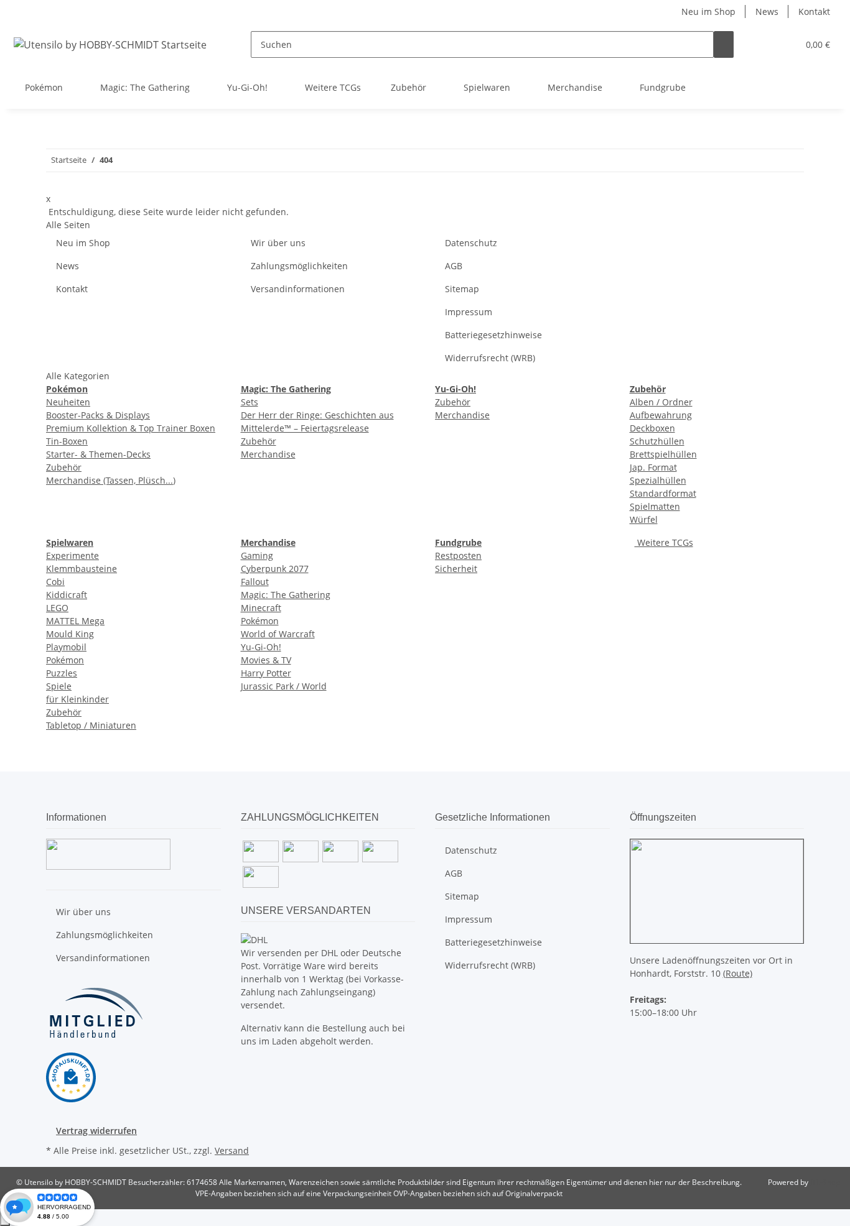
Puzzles (61, 673)
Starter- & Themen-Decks (98, 454)
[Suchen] (724, 44)
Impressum (468, 312)
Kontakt (814, 11)
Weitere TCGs (664, 542)
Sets (249, 402)
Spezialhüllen (658, 480)
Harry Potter (266, 673)
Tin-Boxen (67, 441)
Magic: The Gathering (285, 595)
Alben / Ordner (661, 402)
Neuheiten (68, 402)
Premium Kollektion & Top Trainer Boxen (130, 428)
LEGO (57, 608)
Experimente (72, 555)
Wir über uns (278, 243)
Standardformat (663, 493)
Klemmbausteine (81, 568)
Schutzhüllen (657, 441)
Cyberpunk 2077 (275, 568)
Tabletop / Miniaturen (91, 725)
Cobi (55, 582)
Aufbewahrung (661, 415)
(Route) (737, 973)
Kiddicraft (66, 595)
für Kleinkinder (77, 699)
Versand (232, 1150)
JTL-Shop (825, 1182)
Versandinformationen (298, 289)
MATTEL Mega (75, 621)
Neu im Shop (708, 11)
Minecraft (261, 608)
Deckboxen (652, 428)
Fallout (255, 582)
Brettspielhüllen (663, 454)
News (766, 11)
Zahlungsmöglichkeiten (299, 266)
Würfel (644, 519)
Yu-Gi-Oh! (261, 647)
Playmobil (66, 647)
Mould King (70, 634)
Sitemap (462, 289)
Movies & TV (266, 660)
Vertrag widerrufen (96, 1130)
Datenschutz (471, 243)
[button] (763, 44)
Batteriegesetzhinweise (493, 335)
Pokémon (65, 660)
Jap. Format (653, 467)
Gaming (257, 555)
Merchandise (268, 454)
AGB (453, 266)
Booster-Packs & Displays (98, 415)
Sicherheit (456, 568)
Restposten (458, 555)
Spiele (59, 686)
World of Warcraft (278, 634)
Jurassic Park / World (284, 686)
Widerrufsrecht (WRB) (490, 358)
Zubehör (64, 467)
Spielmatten (655, 506)
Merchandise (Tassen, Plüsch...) (110, 480)
